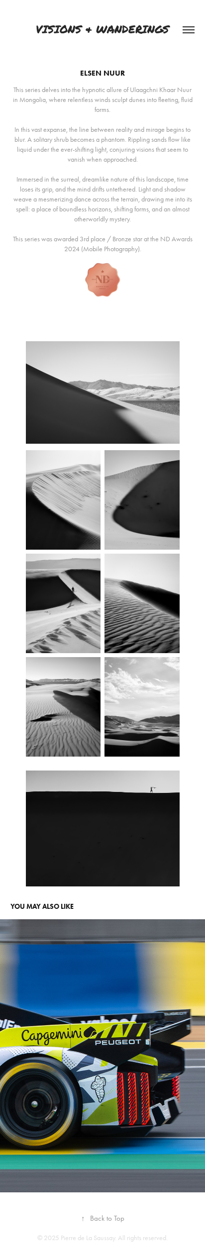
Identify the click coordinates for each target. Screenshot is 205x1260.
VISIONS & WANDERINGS (102, 29)
